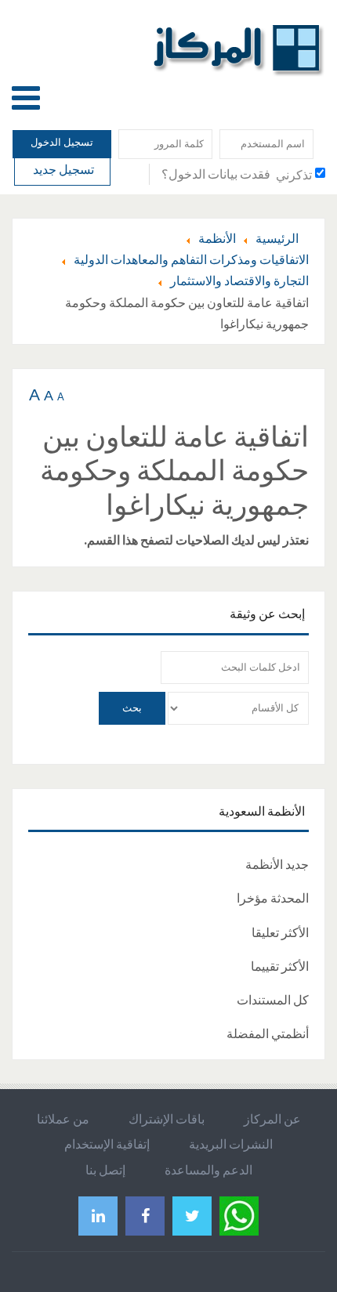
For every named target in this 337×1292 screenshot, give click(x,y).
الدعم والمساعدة (208, 1170)
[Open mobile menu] (26, 97)
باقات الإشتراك (167, 1119)
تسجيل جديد (62, 169)
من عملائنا (63, 1119)
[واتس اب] (239, 1214)
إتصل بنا (105, 1170)
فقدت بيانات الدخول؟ (215, 174)
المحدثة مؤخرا (273, 898)
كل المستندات (273, 1000)
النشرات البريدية (231, 1144)
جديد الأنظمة (277, 864)
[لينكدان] (98, 1215)
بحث (132, 708)
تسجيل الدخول (62, 142)
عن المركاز (272, 1119)
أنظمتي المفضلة (267, 1033)
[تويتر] (192, 1215)
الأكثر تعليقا (280, 932)
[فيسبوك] (145, 1215)
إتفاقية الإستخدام (107, 1144)
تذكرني (294, 175)
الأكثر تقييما (280, 966)
